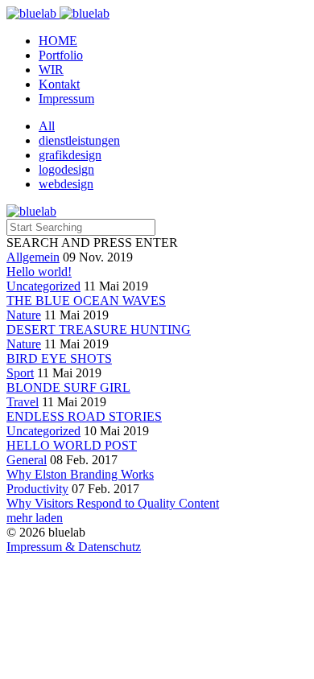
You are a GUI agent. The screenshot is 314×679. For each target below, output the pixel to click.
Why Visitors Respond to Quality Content (112, 503)
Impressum (66, 98)
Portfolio (61, 55)
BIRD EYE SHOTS (59, 358)
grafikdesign (70, 155)
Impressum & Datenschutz (73, 546)
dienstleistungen (79, 140)
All (47, 126)
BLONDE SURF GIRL (68, 387)
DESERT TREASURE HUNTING (98, 329)
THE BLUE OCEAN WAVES (86, 300)
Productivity (37, 489)
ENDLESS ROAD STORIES (84, 416)
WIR (51, 69)
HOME (58, 40)
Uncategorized (43, 286)
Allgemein (33, 257)
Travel (22, 402)
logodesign (66, 169)
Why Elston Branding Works (80, 474)
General (26, 460)
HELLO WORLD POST (71, 445)
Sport (20, 373)
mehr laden (34, 518)
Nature (23, 315)
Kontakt (59, 84)
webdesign (66, 184)
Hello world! (39, 271)
